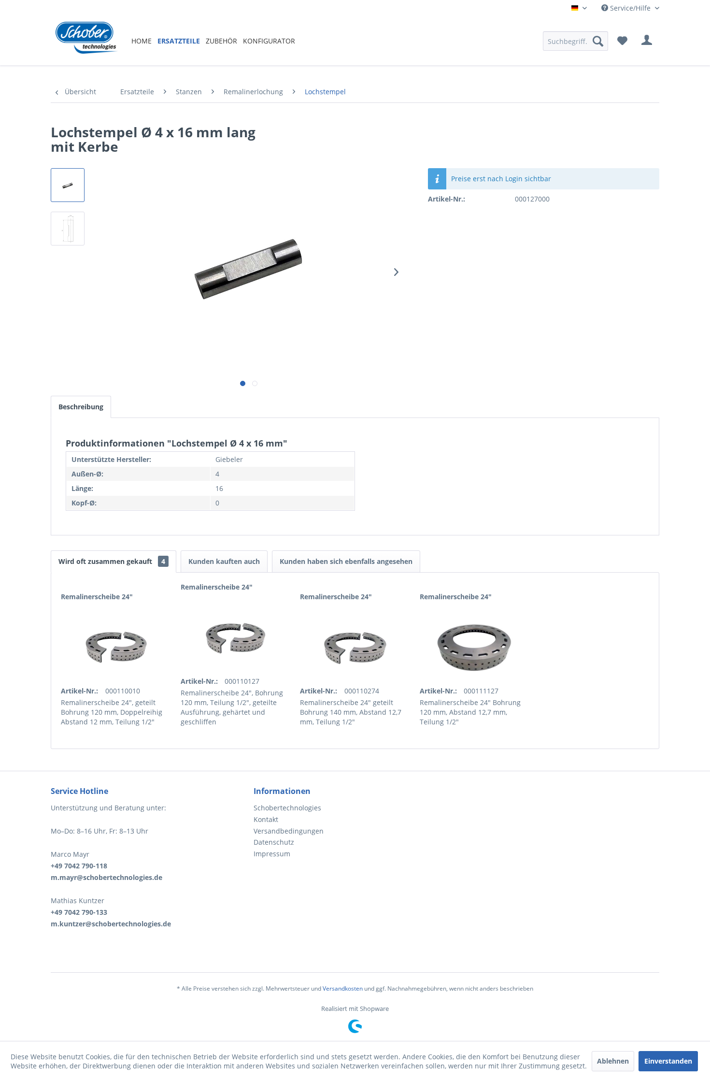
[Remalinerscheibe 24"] (116, 647)
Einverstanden (668, 1061)
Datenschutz (274, 842)
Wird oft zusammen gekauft (111, 561)
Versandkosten (343, 988)
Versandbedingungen (289, 831)
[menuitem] (141, 40)
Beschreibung (80, 406)
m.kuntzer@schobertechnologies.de (111, 923)
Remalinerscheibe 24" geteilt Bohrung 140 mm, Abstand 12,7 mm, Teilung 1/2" (350, 712)
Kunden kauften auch (224, 561)
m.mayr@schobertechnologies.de (106, 877)
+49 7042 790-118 (79, 865)
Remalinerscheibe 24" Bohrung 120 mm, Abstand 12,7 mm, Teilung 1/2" (470, 712)
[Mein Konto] (647, 41)
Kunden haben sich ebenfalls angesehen (346, 561)
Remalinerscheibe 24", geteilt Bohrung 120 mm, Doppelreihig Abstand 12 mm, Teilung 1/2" (111, 712)
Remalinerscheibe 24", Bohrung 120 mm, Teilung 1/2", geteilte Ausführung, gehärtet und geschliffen (232, 707)
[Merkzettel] (622, 41)
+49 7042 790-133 (79, 912)
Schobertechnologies (287, 807)
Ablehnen (613, 1061)
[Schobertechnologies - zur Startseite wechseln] (87, 41)
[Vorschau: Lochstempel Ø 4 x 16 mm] (68, 185)
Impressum (272, 853)
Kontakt (266, 819)
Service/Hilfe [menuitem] (630, 8)
